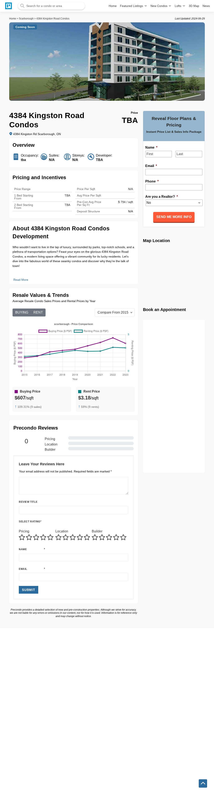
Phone (152, 181)
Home (12, 18)
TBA (67, 204)
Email (23, 569)
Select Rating (30, 521)
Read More (20, 279)
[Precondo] (9, 5)
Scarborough (26, 18)
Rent (38, 312)
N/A (130, 189)
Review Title (28, 501)
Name (23, 549)
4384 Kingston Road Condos (52, 18)
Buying (21, 312)
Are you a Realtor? (161, 196)
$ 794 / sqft (125, 201)
